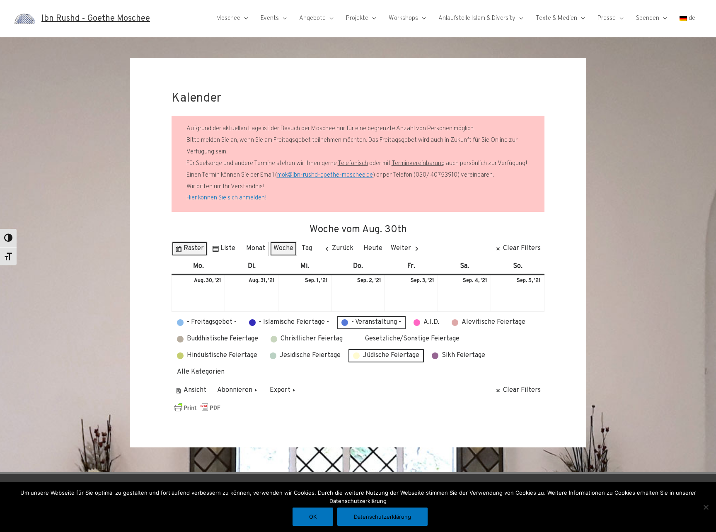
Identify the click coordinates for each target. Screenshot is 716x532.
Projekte (357, 18)
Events (270, 18)
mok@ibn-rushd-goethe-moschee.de (325, 175)
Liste (223, 250)
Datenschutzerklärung (382, 516)
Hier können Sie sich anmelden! (226, 198)
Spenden (647, 18)
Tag (307, 248)
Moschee (228, 18)
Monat (255, 248)
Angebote (312, 18)
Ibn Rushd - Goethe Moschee (95, 18)
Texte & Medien (556, 18)
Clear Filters (522, 248)
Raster (189, 250)
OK (313, 516)
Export (280, 390)
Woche (283, 248)
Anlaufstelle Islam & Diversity (476, 18)
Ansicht (192, 392)
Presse (606, 18)
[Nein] (705, 507)
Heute (372, 248)
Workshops (403, 18)
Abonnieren (234, 390)
